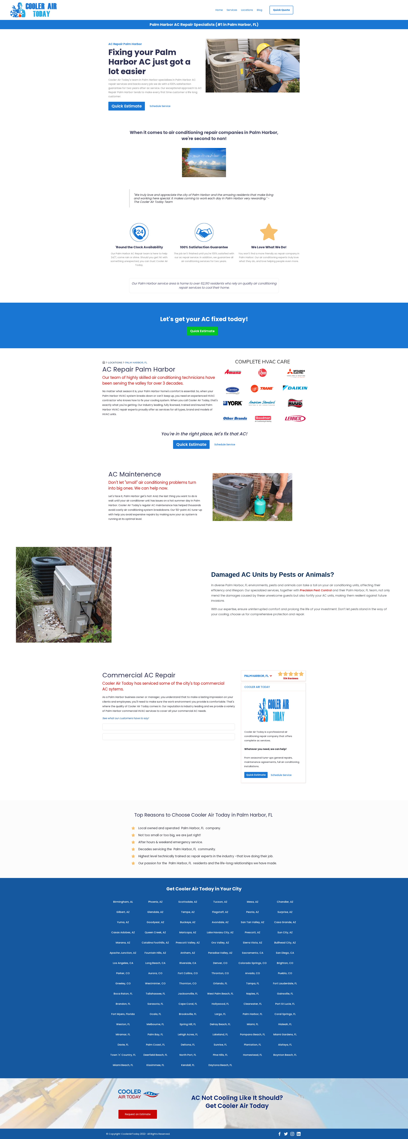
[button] (258, 676)
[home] (35, 10)
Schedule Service (160, 106)
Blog (259, 10)
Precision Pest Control (316, 590)
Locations (247, 10)
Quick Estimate (127, 106)
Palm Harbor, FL (136, 362)
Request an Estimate (138, 1114)
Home (219, 10)
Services (232, 10)
